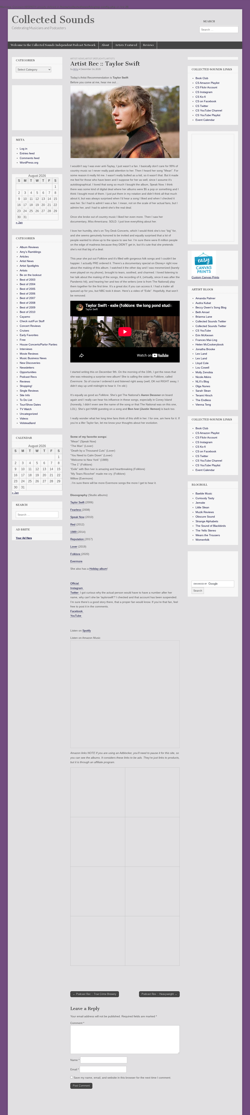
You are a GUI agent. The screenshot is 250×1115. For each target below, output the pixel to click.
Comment (77, 1023)
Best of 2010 (27, 312)
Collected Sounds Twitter (211, 321)
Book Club (202, 78)
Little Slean (202, 507)
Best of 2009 (27, 307)
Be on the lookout (30, 274)
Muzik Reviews (205, 512)
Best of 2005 (27, 288)
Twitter (74, 592)
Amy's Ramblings (30, 251)
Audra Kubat (203, 303)
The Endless (203, 400)
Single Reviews (29, 390)
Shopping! (26, 386)
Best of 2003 (27, 279)
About (105, 45)
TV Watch (26, 409)
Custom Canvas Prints (205, 277)
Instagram (77, 588)
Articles (24, 256)
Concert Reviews (30, 325)
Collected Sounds (53, 20)
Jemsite (200, 502)
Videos (24, 418)
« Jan (19, 222)
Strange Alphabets (207, 521)
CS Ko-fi (201, 96)
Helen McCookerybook (210, 344)
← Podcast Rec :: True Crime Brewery (94, 994)
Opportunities (28, 372)
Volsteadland (28, 423)
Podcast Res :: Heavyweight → (159, 994)
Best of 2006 (27, 293)
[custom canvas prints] (204, 274)
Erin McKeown (204, 335)
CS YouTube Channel (209, 110)
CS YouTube (203, 330)
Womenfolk (202, 539)
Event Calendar (205, 119)
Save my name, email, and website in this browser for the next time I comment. (122, 1077)
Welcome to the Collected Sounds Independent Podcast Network (53, 45)
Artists (110, 58)
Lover (73, 546)
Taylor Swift (77, 502)
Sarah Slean (203, 390)
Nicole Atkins (203, 377)
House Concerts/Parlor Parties (38, 344)
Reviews (148, 45)
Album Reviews (29, 247)
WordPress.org (29, 162)
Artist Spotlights (95, 58)
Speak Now (77, 517)
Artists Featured (126, 45)
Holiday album (98, 568)
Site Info (25, 395)
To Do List (26, 399)
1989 (73, 531)
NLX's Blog (202, 381)
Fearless (76, 509)
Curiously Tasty (205, 498)
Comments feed (29, 158)
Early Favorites (29, 335)
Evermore (76, 561)
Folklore (75, 554)
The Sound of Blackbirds (211, 525)
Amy (75, 69)
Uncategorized (29, 413)
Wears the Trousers (208, 535)
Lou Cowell (202, 367)
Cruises (24, 330)
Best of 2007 (27, 298)
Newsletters (27, 367)
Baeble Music (204, 493)
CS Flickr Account (206, 87)
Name (74, 1060)
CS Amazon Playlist (207, 82)
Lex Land (201, 353)
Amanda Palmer (205, 298)
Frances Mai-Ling (206, 340)
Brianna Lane (204, 316)
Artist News (77, 58)
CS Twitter (202, 106)
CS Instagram (204, 92)
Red (72, 524)
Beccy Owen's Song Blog (211, 307)
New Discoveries (30, 362)
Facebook (76, 611)
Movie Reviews (29, 353)
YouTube (76, 615)
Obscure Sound (205, 516)
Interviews (26, 349)
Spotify (86, 630)
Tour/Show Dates (30, 404)
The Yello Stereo (206, 530)
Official (74, 583)
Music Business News (33, 358)
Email (74, 1069)
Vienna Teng (203, 404)
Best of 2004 (27, 284)
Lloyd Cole (202, 363)
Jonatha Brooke (205, 349)
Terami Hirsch (204, 395)
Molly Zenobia (204, 372)
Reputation (77, 539)
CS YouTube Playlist (208, 115)
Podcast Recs (28, 376)
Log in (23, 148)
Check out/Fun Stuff (32, 321)
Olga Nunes (203, 386)
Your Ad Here (24, 538)
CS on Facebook (206, 101)
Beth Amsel (202, 312)
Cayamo (25, 316)
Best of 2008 (27, 302)
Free (23, 339)
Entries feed (27, 153)
